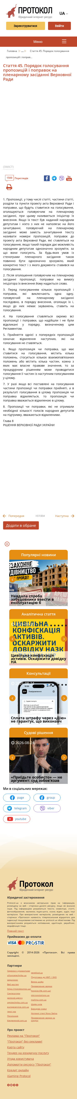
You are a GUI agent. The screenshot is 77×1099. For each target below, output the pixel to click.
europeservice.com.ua (18, 1007)
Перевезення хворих (41, 986)
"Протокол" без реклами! (24, 1041)
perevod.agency (15, 998)
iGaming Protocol (19, 1076)
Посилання (12, 1016)
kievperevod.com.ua (17, 1020)
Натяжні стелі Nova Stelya (44, 1013)
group (51, 797)
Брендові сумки (39, 1009)
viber (50, 808)
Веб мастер (13, 984)
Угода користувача (20, 1059)
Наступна (62, 516)
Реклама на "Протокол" (23, 1036)
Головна (12, 51)
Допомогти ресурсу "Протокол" (29, 1064)
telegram (20, 808)
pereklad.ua (37, 972)
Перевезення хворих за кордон (43, 1019)
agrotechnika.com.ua (17, 1002)
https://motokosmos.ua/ (19, 989)
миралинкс (12, 980)
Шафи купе (36, 1004)
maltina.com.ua (38, 999)
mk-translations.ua (40, 995)
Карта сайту (15, 1047)
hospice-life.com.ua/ (41, 990)
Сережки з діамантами (18, 971)
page (20, 797)
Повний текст (15, 931)
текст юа (11, 1011)
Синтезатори (13, 993)
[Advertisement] (38, 124)
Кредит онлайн (18, 1070)
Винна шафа (37, 981)
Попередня (16, 516)
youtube (20, 819)
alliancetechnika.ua (16, 975)
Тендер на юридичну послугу (28, 1053)
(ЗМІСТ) (8, 167)
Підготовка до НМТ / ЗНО (44, 977)
